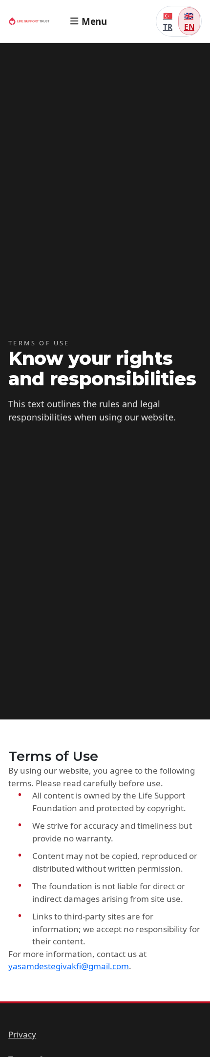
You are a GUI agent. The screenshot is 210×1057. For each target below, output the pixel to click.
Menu (94, 21)
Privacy (22, 1034)
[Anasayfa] (32, 21)
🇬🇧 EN (189, 21)
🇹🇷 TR (167, 21)
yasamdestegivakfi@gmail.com (68, 966)
